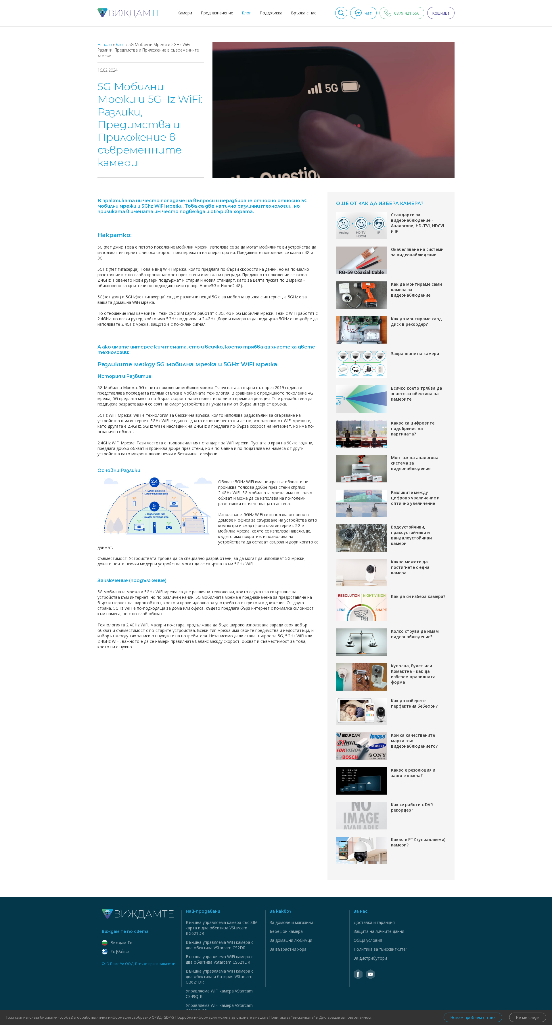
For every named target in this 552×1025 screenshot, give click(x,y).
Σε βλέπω (119, 951)
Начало (105, 44)
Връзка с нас (303, 13)
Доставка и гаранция (374, 922)
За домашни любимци (291, 940)
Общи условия (368, 940)
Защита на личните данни (379, 931)
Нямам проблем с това (473, 1017)
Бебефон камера (286, 931)
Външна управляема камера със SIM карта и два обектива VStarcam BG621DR (222, 928)
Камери (184, 13)
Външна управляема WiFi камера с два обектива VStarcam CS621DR (219, 959)
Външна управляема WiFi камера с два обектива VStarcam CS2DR (219, 944)
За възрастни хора (288, 949)
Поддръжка (271, 13)
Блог (246, 13)
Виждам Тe (121, 942)
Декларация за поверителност (345, 1017)
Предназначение (217, 13)
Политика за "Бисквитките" (380, 949)
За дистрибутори (370, 958)
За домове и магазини (291, 922)
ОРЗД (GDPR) (163, 1017)
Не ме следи (528, 1017)
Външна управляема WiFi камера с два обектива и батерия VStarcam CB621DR (219, 976)
